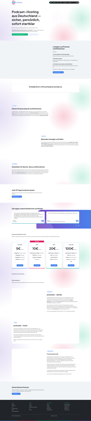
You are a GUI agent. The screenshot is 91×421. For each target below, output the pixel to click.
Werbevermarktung (21, 172)
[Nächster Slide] (78, 225)
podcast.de (60, 301)
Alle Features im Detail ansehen (18, 273)
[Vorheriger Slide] (76, 225)
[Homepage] (17, 2)
